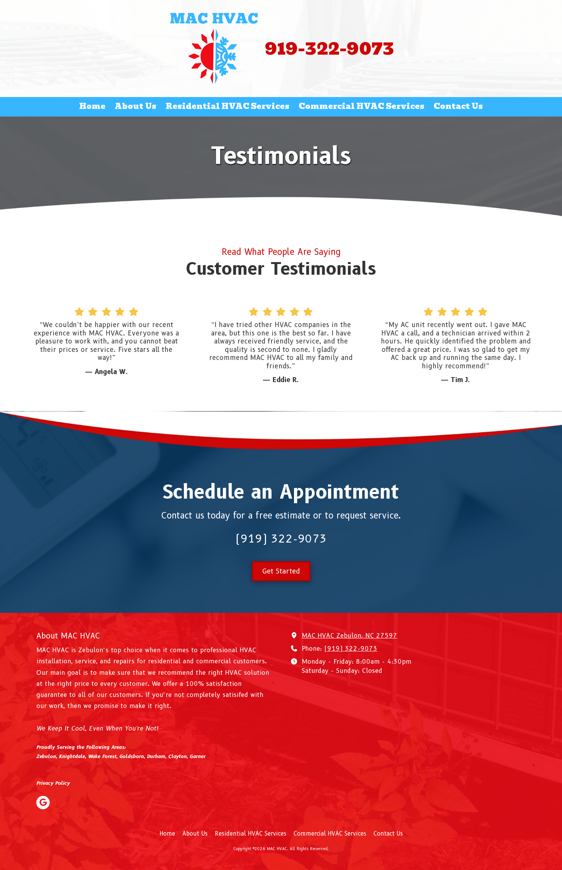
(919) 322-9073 (350, 648)
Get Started (281, 571)
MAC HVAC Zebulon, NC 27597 (349, 635)
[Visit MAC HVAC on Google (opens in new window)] (43, 802)
